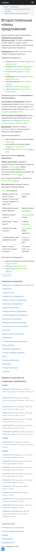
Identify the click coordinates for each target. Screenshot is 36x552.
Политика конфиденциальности (12, 531)
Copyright (4, 535)
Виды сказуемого (8, 345)
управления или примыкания (11, 120)
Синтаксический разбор (10, 360)
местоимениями (11, 71)
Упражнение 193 (8, 389)
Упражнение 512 (8, 406)
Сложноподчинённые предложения (15, 315)
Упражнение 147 (8, 467)
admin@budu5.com (8, 542)
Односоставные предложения (13, 334)
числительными (21, 76)
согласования (29, 104)
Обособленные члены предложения (15, 326)
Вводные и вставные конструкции (14, 322)
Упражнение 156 (8, 480)
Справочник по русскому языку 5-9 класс (17, 9)
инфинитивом (10, 89)
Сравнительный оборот (10, 307)
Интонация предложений (11, 349)
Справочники (14, 7)
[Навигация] (32, 2)
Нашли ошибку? (7, 539)
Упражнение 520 (8, 425)
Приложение (7, 289)
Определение (7, 337)
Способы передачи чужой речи (13, 352)
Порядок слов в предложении (13, 296)
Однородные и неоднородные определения (18, 285)
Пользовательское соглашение (12, 527)
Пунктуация (6, 364)
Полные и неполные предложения (14, 300)
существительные (25, 51)
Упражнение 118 (8, 486)
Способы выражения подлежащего (15, 341)
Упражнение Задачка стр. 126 (13, 431)
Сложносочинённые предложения (14, 311)
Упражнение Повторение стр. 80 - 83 (15, 511)
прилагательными (18, 61)
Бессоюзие (6, 330)
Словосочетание (8, 292)
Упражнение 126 (8, 492)
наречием (8, 86)
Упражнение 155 (8, 473)
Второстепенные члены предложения (16, 35)
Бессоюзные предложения (12, 319)
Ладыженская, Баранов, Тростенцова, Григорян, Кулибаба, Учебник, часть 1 (18, 391)
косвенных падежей (8, 129)
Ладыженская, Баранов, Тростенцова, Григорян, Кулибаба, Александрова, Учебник (18, 444)
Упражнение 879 (8, 398)
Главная (5, 2)
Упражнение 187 (8, 442)
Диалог (4, 356)
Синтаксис (8, 11)
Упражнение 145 (8, 455)
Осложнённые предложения (12, 304)
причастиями (17, 66)
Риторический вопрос (10, 368)
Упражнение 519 (8, 419)
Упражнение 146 (8, 461)
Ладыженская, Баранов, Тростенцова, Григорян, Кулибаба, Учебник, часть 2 (18, 400)
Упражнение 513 (8, 413)
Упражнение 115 (8, 499)
